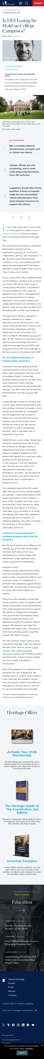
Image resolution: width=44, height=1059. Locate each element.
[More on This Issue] (22, 910)
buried (32, 284)
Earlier (14, 549)
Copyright (6, 1043)
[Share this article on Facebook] (21, 218)
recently (15, 571)
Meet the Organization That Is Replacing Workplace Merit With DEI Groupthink (20, 536)
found (16, 511)
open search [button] (26, 3)
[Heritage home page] (4, 980)
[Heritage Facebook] (13, 1025)
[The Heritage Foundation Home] (8, 3)
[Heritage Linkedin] (23, 1025)
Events (11, 983)
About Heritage (16, 979)
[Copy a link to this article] (29, 218)
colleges (15, 262)
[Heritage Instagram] (18, 1025)
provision (13, 463)
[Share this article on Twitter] (13, 218)
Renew (11, 991)
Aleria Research (13, 654)
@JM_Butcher (11, 69)
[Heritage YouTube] (33, 1025)
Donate (38, 3)
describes (18, 252)
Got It (22, 1053)
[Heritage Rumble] (28, 1025)
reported (34, 336)
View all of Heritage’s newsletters (17, 1010)
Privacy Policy (7, 1035)
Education (17, 13)
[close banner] (42, 1046)
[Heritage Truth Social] (8, 1025)
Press (11, 987)
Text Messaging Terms (11, 1040)
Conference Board (23, 651)
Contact (12, 995)
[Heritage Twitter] (3, 1025)
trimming (29, 393)
